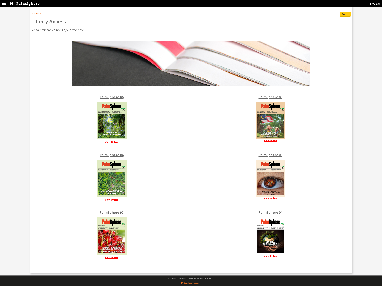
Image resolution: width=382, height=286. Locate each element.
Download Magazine (192, 283)
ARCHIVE (36, 13)
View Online (111, 141)
